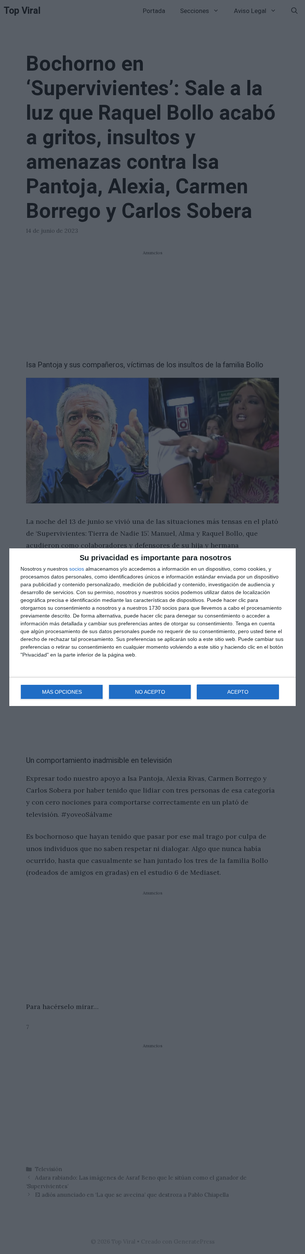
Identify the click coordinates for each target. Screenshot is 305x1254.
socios (76, 568)
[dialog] (152, 627)
